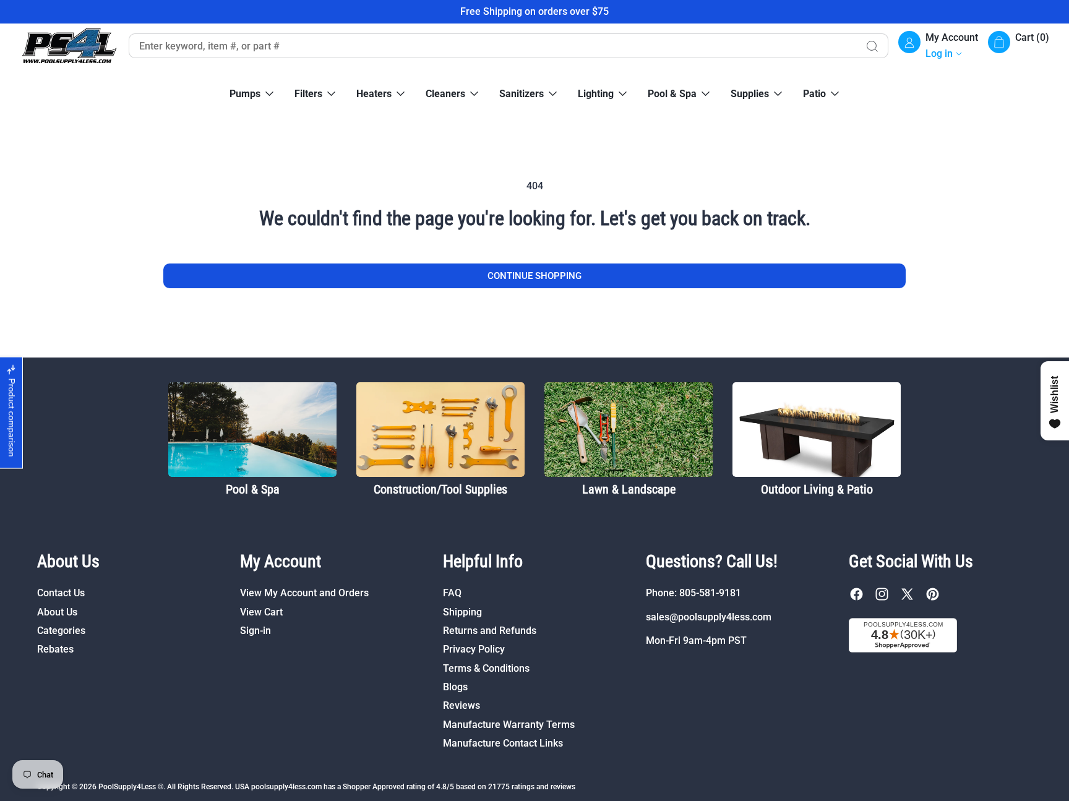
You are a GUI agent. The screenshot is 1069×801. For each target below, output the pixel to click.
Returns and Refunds (489, 630)
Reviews (461, 705)
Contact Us (61, 593)
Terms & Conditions (486, 668)
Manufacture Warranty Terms (509, 724)
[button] (1018, 46)
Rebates (55, 649)
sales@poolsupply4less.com (708, 617)
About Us (57, 612)
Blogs (455, 687)
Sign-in (255, 630)
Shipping (462, 612)
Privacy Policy (474, 649)
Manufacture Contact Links (503, 743)
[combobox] (492, 45)
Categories (61, 630)
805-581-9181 (710, 593)
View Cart (261, 612)
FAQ (452, 593)
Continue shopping (534, 275)
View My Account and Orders (304, 593)
